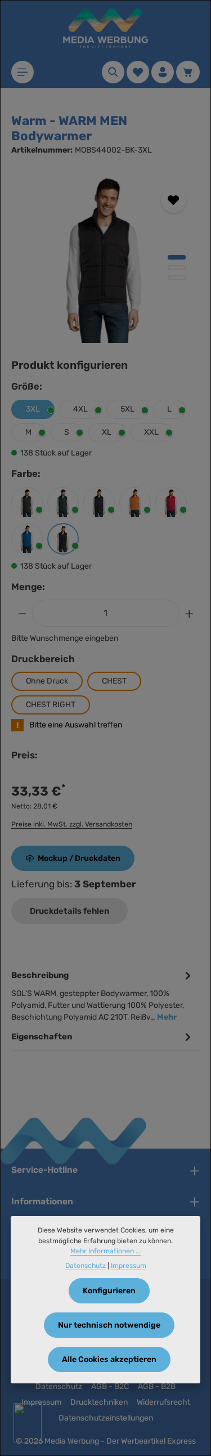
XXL (151, 432)
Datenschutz (58, 1386)
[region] (105, 258)
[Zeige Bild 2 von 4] (177, 267)
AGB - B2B (157, 1386)
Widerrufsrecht (163, 1402)
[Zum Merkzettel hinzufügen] (173, 200)
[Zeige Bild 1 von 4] (177, 257)
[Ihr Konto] (162, 72)
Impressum (41, 1402)
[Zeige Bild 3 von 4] (177, 277)
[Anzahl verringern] (22, 613)
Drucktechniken (99, 1402)
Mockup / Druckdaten (79, 858)
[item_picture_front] (105, 258)
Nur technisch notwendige (109, 1325)
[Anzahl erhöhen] (189, 613)
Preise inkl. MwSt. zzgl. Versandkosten (71, 824)
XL (106, 432)
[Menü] (22, 72)
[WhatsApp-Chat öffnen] (28, 1422)
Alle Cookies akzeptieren (109, 1359)
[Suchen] (113, 72)
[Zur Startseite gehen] (106, 28)
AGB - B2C (110, 1386)
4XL (80, 409)
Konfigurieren (109, 1291)
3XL (33, 409)
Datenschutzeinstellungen (106, 1418)
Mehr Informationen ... (105, 1251)
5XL (127, 409)
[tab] (102, 995)
